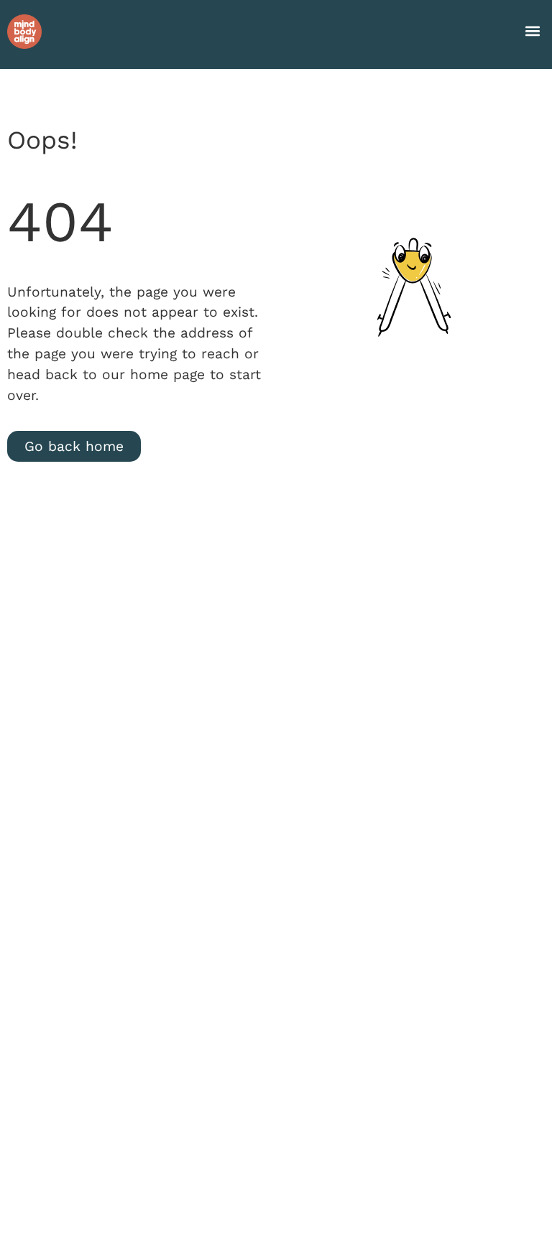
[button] (533, 31)
